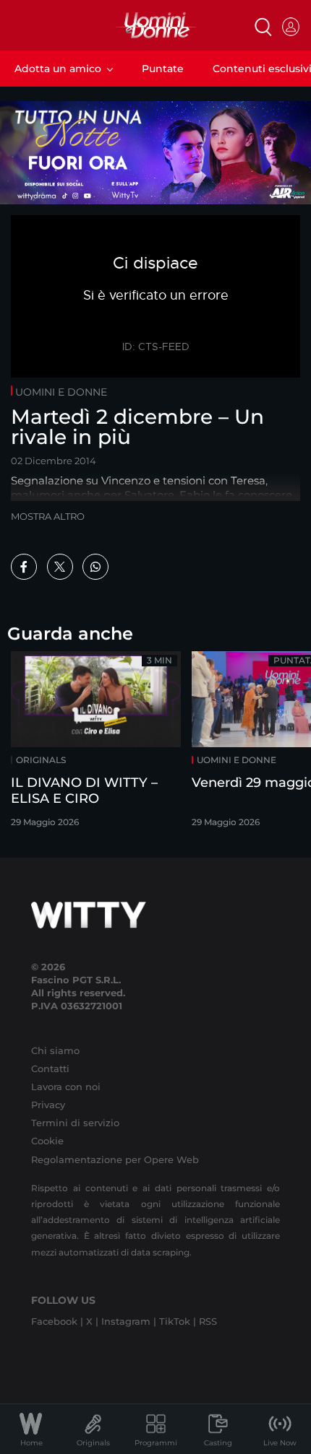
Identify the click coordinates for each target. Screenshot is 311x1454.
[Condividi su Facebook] (24, 567)
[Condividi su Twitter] (60, 567)
